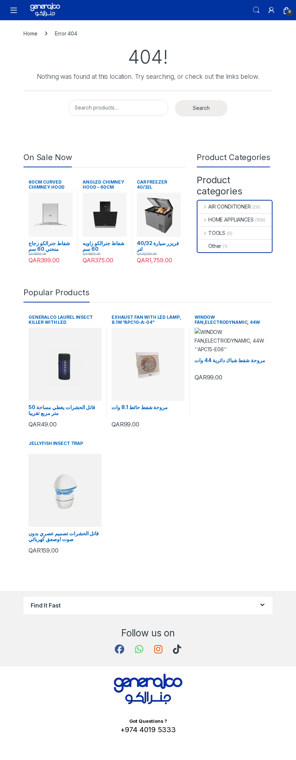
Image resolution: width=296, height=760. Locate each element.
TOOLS (216, 233)
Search (256, 10)
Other (214, 246)
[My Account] (271, 10)
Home (30, 33)
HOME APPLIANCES (231, 219)
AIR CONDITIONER (229, 206)
